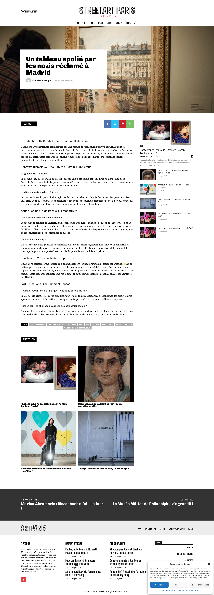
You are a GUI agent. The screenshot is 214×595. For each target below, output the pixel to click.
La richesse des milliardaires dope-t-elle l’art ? (175, 228)
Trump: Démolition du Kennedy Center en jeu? (104, 468)
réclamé (95, 324)
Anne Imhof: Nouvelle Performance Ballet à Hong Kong (46, 470)
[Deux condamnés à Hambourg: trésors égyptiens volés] (106, 374)
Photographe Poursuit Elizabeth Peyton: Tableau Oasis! (44, 405)
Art (141, 146)
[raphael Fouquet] (29, 80)
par (87, 324)
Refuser (178, 585)
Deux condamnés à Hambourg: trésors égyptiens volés (100, 405)
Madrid (56, 324)
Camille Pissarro (37, 324)
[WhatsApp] (130, 124)
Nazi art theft (69, 324)
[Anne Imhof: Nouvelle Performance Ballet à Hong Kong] (48, 438)
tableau (128, 324)
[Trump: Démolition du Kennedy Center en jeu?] (106, 438)
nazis (81, 324)
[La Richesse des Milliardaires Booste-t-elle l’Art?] (148, 218)
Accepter (159, 585)
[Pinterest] (122, 124)
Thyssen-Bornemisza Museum (77, 328)
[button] (209, 564)
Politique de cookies (168, 590)
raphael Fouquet (43, 81)
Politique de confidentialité (188, 590)
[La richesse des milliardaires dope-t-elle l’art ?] (148, 232)
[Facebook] (107, 124)
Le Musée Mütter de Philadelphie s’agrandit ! (153, 504)
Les (49, 324)
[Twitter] (115, 124)
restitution (107, 324)
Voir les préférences (200, 585)
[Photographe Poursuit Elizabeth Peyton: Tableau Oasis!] (48, 374)
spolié (119, 324)
